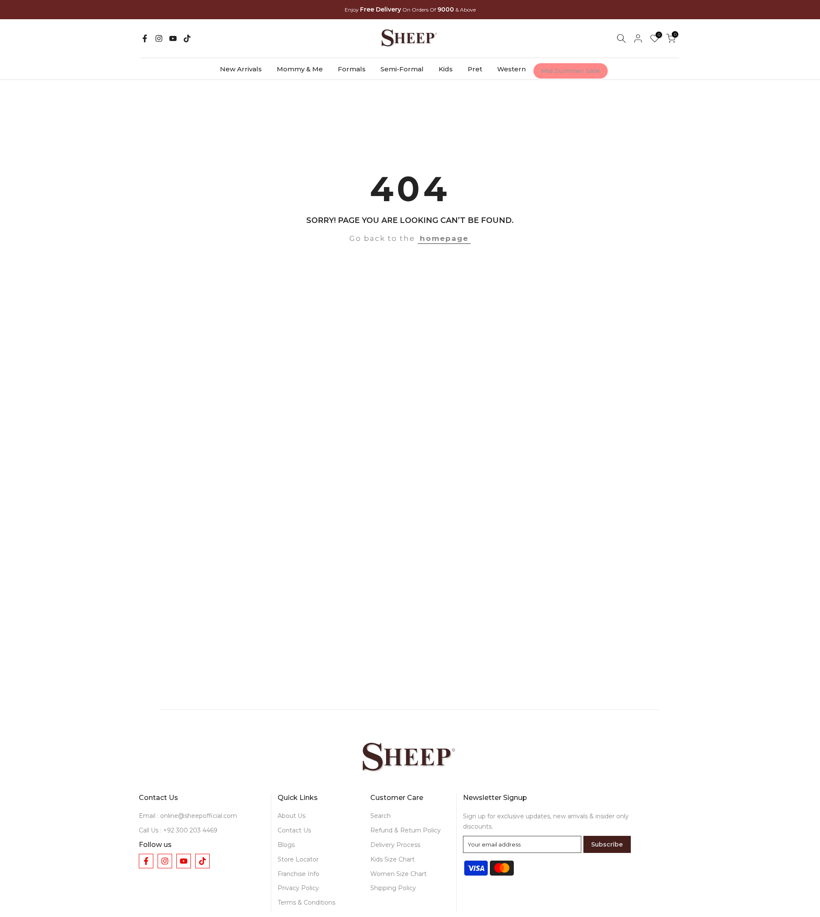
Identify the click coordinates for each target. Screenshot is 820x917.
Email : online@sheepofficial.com (188, 816)
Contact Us (294, 830)
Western (511, 69)
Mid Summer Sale (570, 71)
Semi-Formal (402, 69)
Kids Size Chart (392, 859)
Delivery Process (395, 845)
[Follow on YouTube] (173, 38)
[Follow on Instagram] (159, 38)
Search (380, 816)
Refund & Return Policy (405, 830)
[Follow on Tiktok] (187, 38)
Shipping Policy (393, 888)
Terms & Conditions (306, 902)
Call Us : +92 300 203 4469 (178, 830)
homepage (444, 238)
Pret (475, 69)
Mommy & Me (300, 69)
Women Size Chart (398, 874)
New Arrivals (241, 69)
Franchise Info (298, 874)
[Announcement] (410, 10)
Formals (352, 69)
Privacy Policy (298, 888)
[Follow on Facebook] (145, 38)
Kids (446, 69)
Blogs (286, 845)
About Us (291, 816)
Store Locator (298, 859)
